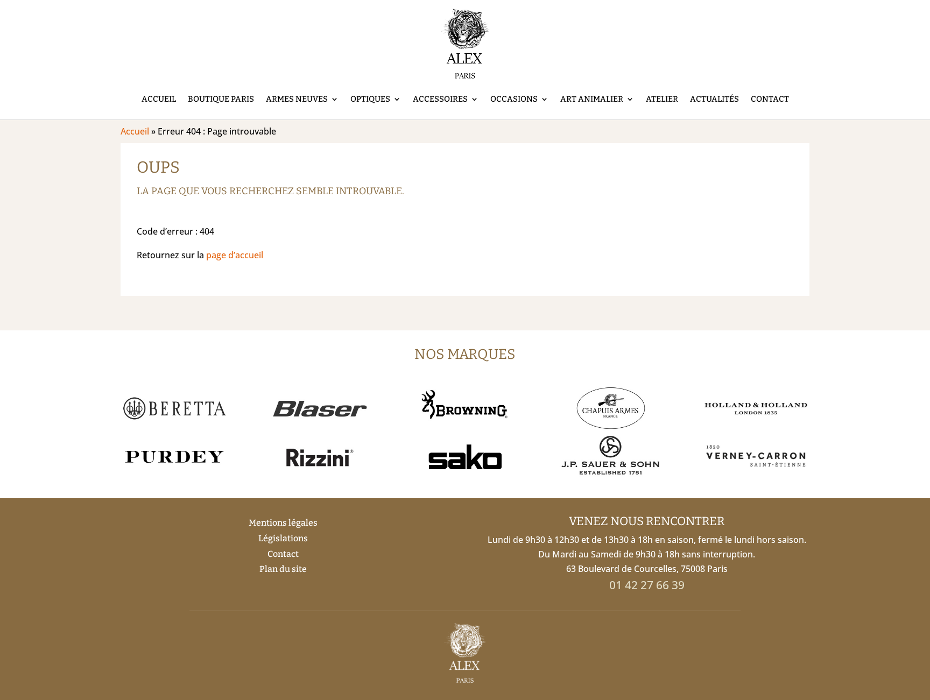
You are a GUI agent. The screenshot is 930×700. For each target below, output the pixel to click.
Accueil (159, 99)
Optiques (370, 99)
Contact (770, 99)
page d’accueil (234, 255)
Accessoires (440, 99)
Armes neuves (297, 99)
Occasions (514, 99)
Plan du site (283, 569)
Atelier (662, 99)
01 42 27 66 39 (647, 584)
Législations (283, 538)
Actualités (714, 99)
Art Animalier (591, 99)
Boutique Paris (221, 99)
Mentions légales (283, 523)
